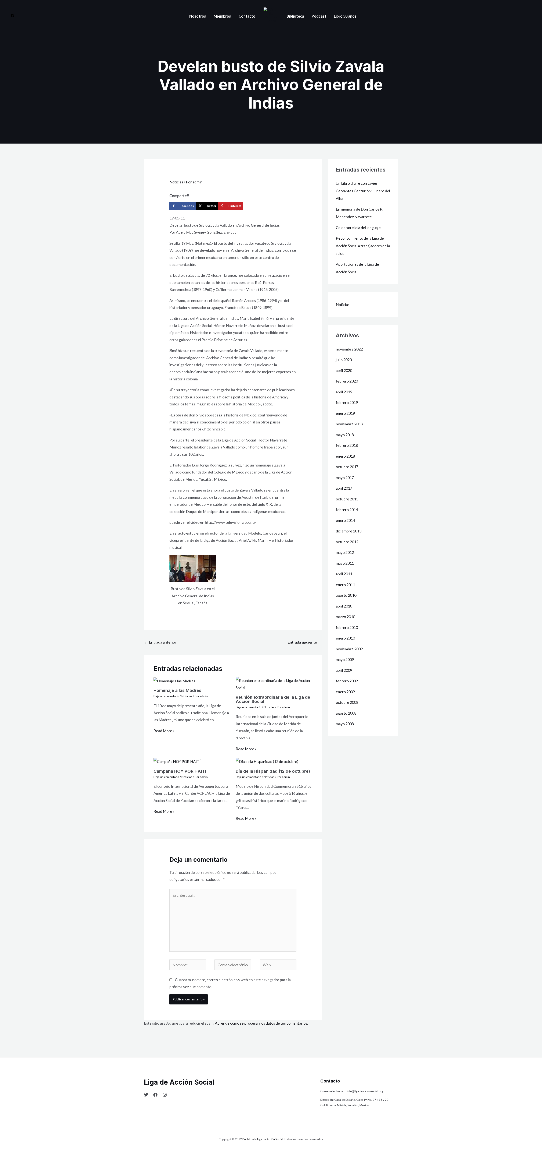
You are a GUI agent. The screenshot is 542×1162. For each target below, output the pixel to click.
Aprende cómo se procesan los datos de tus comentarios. (261, 1023)
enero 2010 (345, 638)
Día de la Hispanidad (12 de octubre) (273, 771)
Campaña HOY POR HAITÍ (179, 771)
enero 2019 (345, 413)
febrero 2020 (347, 381)
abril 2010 (344, 606)
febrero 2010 (347, 627)
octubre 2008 (347, 702)
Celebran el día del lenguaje (358, 227)
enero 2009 (345, 691)
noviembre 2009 (349, 649)
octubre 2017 (347, 466)
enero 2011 (345, 584)
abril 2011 (344, 573)
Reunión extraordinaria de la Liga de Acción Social (273, 699)
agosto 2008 (346, 713)
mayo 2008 (345, 723)
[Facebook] (13, 15)
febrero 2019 (347, 402)
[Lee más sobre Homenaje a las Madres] (174, 680)
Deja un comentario (166, 696)
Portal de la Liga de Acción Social (262, 1139)
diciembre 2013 (348, 531)
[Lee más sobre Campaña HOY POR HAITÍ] (177, 761)
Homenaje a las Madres (177, 690)
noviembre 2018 (349, 424)
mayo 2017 (345, 477)
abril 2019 (344, 392)
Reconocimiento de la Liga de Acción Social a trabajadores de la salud (363, 246)
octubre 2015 (347, 499)
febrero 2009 (347, 681)
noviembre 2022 (349, 349)
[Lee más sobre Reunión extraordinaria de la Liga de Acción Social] (274, 683)
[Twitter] (146, 1095)
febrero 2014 (347, 509)
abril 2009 (344, 670)
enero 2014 (345, 520)
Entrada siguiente (304, 642)
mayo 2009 (345, 659)
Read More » (163, 730)
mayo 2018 (345, 434)
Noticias (176, 182)
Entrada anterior (160, 642)
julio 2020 (344, 359)
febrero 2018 (347, 445)
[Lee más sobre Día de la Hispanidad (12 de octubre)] (267, 761)
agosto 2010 (346, 595)
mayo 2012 (345, 552)
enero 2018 (345, 456)
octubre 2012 (347, 541)
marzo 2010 (345, 616)
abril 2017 (344, 488)
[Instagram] (165, 1095)
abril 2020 (344, 370)
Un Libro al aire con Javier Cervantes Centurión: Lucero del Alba (363, 191)
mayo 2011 (345, 563)
